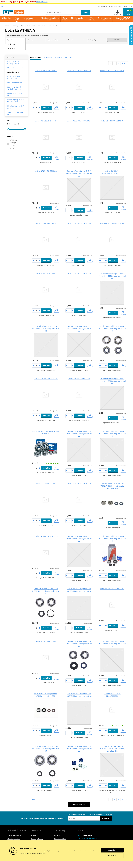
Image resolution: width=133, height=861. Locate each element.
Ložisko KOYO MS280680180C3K (79, 484)
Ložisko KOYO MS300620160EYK (46, 379)
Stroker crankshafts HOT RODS (15, 113)
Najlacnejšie (48, 57)
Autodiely (57, 835)
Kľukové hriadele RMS (15, 83)
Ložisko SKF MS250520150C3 (45, 121)
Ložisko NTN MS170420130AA (46, 171)
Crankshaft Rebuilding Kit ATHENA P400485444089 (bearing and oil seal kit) (112, 643)
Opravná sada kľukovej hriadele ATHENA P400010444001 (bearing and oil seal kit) (112, 748)
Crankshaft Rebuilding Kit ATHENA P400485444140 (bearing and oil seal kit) (45, 328)
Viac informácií (41, 853)
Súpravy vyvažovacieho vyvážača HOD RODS (15, 88)
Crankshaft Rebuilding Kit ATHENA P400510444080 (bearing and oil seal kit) (78, 696)
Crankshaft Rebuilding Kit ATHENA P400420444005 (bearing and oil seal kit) (78, 591)
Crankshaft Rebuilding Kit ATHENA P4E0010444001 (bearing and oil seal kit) (79, 328)
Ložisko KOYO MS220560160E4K (46, 536)
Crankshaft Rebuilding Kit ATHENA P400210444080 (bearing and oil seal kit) (112, 381)
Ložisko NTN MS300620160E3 (46, 274)
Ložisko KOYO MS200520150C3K (79, 71)
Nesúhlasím (112, 855)
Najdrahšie (58, 57)
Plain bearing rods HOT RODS (15, 107)
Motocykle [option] (11, 44)
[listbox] (16, 46)
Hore (34, 799)
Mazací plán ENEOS (60, 839)
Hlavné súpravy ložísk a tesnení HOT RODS (15, 101)
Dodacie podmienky (37, 839)
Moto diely (15, 26)
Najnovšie (68, 57)
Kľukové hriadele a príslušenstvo (36, 26)
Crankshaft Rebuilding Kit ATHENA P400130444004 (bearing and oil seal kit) (112, 328)
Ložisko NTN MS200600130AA (79, 379)
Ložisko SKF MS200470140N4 (112, 121)
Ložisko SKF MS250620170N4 (45, 641)
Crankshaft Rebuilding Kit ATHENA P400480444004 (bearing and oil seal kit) (78, 538)
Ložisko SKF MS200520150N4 (45, 484)
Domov (7, 26)
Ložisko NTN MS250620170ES (46, 223)
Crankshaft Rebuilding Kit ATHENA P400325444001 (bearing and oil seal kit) (45, 591)
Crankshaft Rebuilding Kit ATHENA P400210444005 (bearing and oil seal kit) (112, 276)
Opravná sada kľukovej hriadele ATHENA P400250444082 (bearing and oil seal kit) (112, 486)
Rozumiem (112, 850)
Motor (22, 26)
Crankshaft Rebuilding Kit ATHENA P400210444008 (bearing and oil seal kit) (112, 538)
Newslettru (97, 814)
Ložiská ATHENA (13, 72)
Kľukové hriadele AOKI (15, 68)
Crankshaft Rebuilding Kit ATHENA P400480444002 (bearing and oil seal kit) (78, 173)
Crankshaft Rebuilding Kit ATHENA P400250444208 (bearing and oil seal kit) (78, 748)
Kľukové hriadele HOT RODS (14, 94)
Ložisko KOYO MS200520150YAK (112, 223)
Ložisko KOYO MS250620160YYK (112, 589)
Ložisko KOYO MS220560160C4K (79, 274)
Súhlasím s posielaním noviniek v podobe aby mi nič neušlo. (90, 814)
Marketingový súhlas (13, 839)
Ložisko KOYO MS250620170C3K (79, 121)
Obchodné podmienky (14, 835)
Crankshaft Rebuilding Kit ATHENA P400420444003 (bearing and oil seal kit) (78, 433)
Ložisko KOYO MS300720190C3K (79, 223)
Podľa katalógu (35, 57)
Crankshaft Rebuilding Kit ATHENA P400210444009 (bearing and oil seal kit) (45, 748)
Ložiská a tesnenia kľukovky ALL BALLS (14, 63)
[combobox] (16, 40)
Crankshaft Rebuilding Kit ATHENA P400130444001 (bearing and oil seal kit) (78, 643)
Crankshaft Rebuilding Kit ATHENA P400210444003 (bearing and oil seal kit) (112, 433)
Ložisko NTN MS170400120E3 (46, 71)
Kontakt (3, 6)
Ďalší (123, 63)
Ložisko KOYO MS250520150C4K (112, 71)
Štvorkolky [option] (11, 48)
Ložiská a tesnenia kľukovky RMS (13, 77)
